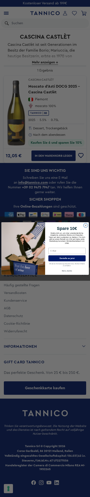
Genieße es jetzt (66, 258)
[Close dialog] (85, 225)
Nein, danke (67, 271)
